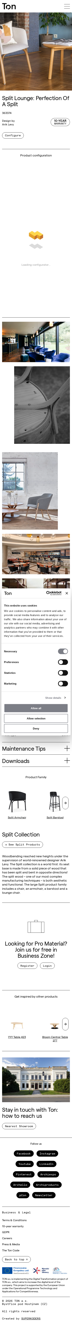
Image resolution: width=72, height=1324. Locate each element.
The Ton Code (10, 1250)
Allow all (36, 708)
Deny (36, 728)
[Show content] (67, 748)
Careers (7, 1238)
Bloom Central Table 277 (55, 1038)
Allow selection (36, 718)
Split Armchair (17, 817)
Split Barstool (55, 817)
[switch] (63, 662)
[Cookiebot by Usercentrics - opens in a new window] (47, 593)
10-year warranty (13, 1226)
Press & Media (11, 1244)
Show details (53, 697)
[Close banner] (67, 593)
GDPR (5, 1232)
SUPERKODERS (31, 1318)
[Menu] (67, 6)
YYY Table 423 (17, 1037)
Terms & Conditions (14, 1220)
